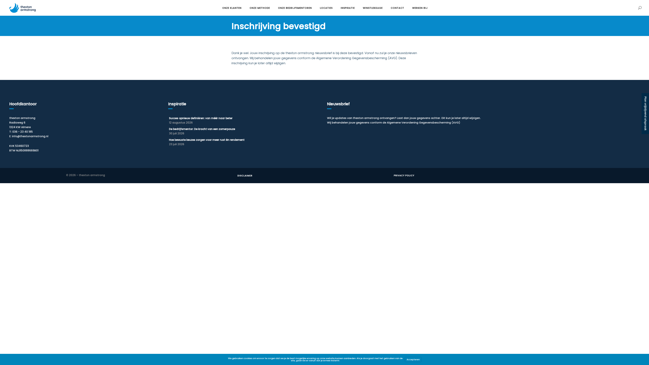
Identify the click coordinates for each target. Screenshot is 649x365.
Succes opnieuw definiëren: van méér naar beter (201, 118)
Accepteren (413, 359)
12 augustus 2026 (181, 123)
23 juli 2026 (176, 144)
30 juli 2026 (176, 133)
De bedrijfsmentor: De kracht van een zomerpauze (202, 129)
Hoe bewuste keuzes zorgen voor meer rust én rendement (207, 140)
